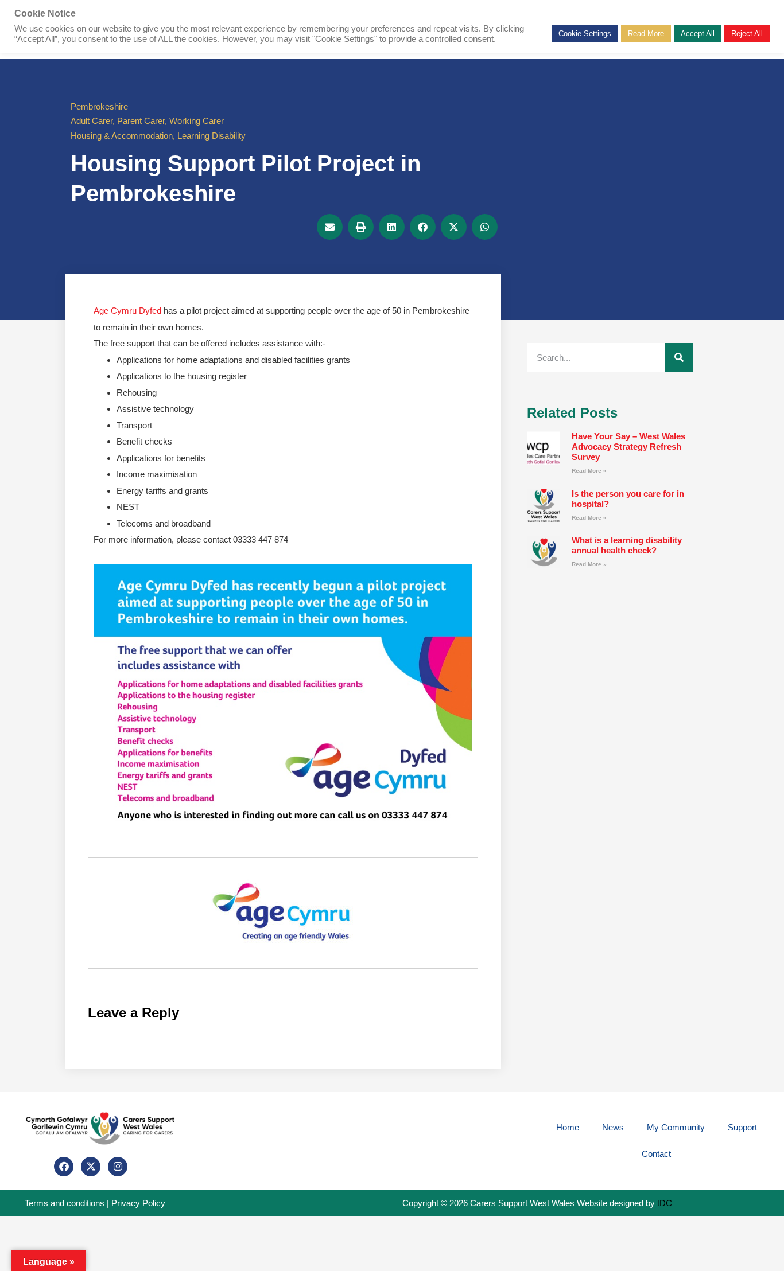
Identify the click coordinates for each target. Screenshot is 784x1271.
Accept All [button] (698, 33)
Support (742, 1127)
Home (567, 1127)
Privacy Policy (138, 1203)
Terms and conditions (64, 1203)
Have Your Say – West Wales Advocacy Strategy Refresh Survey (628, 446)
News (613, 1127)
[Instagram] (117, 1166)
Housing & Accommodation (122, 136)
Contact (656, 1154)
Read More (646, 33)
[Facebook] (63, 1166)
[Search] (679, 357)
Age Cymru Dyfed (127, 310)
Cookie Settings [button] (584, 33)
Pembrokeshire (99, 106)
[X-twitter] (90, 1166)
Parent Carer (141, 121)
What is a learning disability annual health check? (627, 545)
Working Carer (196, 121)
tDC (664, 1203)
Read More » (589, 470)
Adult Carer (91, 121)
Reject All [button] (747, 33)
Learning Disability (211, 136)
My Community (676, 1127)
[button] (330, 227)
